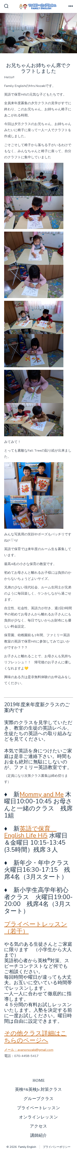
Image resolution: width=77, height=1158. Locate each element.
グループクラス (38, 1098)
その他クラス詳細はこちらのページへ (35, 1037)
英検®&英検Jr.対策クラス (38, 1089)
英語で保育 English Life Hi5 (30, 832)
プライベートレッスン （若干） (35, 927)
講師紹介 (38, 1135)
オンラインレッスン (38, 1117)
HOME (39, 1080)
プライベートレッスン (38, 1108)
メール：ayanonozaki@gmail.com (28, 1050)
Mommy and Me (42, 794)
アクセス (38, 1126)
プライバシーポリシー (56, 1147)
